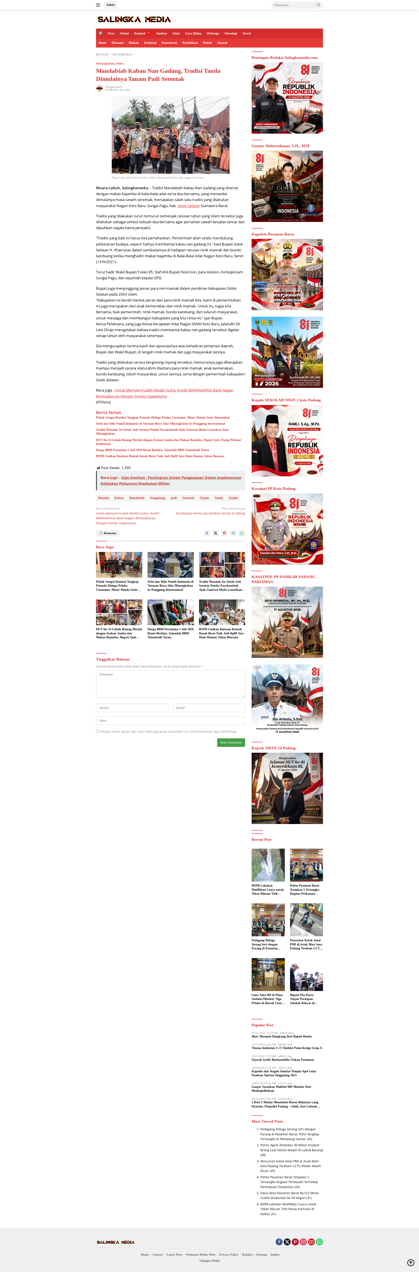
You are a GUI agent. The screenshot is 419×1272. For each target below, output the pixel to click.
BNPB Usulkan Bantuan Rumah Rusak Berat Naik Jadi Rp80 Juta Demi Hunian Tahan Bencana (160, 456)
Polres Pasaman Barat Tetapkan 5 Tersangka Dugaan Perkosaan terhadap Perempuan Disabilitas (304, 890)
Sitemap (261, 1254)
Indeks (111, 4)
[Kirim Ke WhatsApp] (242, 533)
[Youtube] (311, 1242)
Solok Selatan (189, 205)
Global (124, 33)
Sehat (176, 33)
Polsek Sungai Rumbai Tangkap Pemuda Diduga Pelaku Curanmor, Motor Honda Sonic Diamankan (163, 417)
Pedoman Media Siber (201, 1254)
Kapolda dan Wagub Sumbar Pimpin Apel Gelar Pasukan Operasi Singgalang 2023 (284, 1073)
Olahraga (213, 33)
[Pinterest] (295, 1242)
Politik (207, 42)
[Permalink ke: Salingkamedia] (99, 88)
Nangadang (157, 498)
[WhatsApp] (319, 1242)
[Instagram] (303, 1242)
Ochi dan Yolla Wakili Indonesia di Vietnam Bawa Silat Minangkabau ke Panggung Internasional (160, 423)
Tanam (204, 498)
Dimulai (103, 498)
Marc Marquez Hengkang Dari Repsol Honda (282, 1036)
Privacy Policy (228, 1254)
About (145, 1254)
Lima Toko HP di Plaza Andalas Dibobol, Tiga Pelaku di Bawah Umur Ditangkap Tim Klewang (268, 999)
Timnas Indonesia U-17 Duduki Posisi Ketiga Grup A (287, 1048)
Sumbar (161, 33)
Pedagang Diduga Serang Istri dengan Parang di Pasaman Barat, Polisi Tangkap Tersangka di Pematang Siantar (267, 944)
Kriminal (150, 42)
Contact (158, 1254)
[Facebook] (279, 1242)
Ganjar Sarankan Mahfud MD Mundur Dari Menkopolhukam (281, 1088)
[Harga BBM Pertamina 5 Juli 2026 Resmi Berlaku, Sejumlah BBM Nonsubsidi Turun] (171, 612)
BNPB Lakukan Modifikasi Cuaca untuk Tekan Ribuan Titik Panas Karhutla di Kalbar (268, 890)
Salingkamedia (113, 87)
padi (174, 498)
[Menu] (99, 5)
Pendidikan (190, 42)
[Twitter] (287, 1242)
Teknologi (230, 33)
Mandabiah (136, 498)
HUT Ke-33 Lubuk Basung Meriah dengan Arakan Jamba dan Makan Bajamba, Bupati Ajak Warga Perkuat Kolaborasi (168, 442)
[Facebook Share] (207, 533)
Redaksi (247, 1254)
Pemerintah (169, 42)
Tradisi (233, 498)
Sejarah (222, 42)
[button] (318, 4)
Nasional (139, 33)
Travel (246, 33)
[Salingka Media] (134, 19)
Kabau (119, 498)
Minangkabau (105, 63)
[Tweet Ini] (215, 533)
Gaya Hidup (193, 33)
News (111, 33)
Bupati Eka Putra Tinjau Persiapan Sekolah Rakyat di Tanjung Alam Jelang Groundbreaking (304, 999)
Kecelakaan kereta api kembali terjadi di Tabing (210, 510)
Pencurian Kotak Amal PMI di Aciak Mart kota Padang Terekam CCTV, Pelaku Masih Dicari (306, 944)
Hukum (134, 42)
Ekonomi (118, 42)
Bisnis (102, 42)
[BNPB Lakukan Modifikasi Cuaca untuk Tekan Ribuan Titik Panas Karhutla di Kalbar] (268, 865)
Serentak (188, 498)
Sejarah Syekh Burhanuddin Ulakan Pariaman (283, 1059)
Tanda (219, 498)
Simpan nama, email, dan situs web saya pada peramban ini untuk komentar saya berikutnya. (168, 731)
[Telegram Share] (233, 533)
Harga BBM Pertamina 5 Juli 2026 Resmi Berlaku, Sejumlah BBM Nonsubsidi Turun (152, 450)
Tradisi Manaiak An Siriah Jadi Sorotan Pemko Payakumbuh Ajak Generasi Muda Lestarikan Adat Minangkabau (162, 431)
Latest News (174, 1254)
